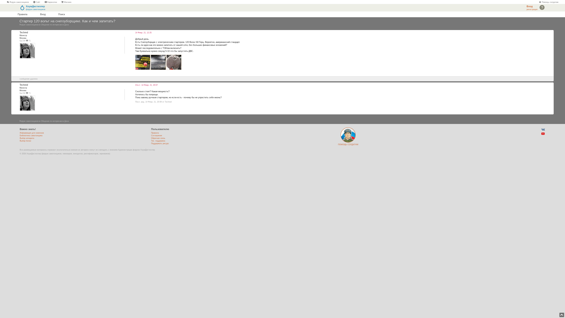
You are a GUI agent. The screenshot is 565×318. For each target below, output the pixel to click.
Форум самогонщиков (19, 2)
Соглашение (156, 135)
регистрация (532, 9)
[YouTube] (543, 133)
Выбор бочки (25, 141)
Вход (43, 14)
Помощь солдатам (549, 2)
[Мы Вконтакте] (543, 129)
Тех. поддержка (158, 141)
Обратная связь (158, 138)
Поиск (61, 14)
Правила (22, 14)
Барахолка (52, 2)
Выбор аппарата (27, 138)
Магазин (67, 2)
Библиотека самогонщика (31, 135)
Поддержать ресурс (160, 143)
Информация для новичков (32, 133)
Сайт (37, 2)
